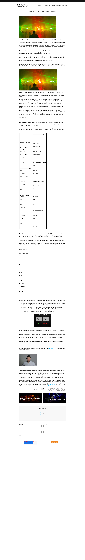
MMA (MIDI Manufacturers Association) (58, 113)
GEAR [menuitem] (50, 5)
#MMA (57, 389)
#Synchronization (52, 388)
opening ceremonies (33, 385)
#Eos (48, 388)
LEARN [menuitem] (53, 5)
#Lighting (49, 390)
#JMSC (59, 389)
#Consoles (61, 388)
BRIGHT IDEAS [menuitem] (64, 5)
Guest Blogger (42, 408)
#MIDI (60, 390)
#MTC (49, 389)
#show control (53, 390)
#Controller (63, 390)
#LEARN (57, 390)
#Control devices (52, 389)
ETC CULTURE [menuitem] (45, 5)
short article (51, 348)
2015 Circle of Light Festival (46, 385)
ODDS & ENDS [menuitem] (58, 5)
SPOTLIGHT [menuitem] (40, 5)
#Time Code (63, 389)
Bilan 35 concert (52, 384)
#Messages (57, 388)
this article (35, 346)
